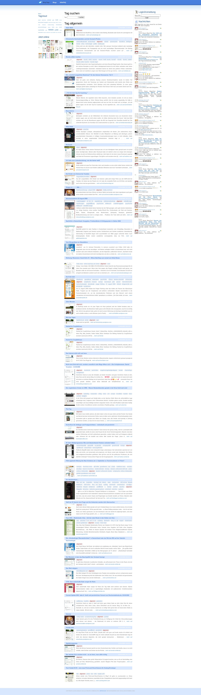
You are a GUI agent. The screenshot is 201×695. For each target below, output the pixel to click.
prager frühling (100, 284)
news (51, 29)
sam (97, 320)
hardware (44, 24)
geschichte (103, 279)
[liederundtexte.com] (52, 45)
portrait (106, 616)
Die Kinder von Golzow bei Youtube (77, 174)
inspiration (89, 482)
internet (49, 27)
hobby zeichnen (107, 190)
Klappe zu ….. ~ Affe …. (73, 187)
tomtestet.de (141, 175)
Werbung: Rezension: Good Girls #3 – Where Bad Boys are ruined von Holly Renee (93, 258)
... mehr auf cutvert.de (120, 405)
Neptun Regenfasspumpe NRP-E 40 (150, 92)
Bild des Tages (70, 317)
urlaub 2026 (91, 190)
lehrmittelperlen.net (82, 571)
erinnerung (129, 279)
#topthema (80, 279)
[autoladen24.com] (44, 45)
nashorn (120, 489)
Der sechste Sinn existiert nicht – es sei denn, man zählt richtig (86, 654)
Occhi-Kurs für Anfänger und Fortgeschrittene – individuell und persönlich (90, 425)
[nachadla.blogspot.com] (60, 58)
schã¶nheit (100, 487)
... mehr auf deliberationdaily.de (123, 122)
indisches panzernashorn (97, 489)
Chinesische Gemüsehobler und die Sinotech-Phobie (83, 39)
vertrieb (79, 396)
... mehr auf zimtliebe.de (124, 71)
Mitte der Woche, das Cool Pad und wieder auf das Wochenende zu (150, 140)
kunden (125, 394)
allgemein (79, 30)
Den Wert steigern (71, 568)
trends (78, 44)
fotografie (46, 22)
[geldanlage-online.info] (40, 45)
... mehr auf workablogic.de (92, 35)
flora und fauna (97, 484)
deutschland (40, 22)
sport (54, 32)
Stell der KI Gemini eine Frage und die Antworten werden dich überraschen (90, 502)
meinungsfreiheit (97, 447)
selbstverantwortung (109, 201)
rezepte (44, 32)
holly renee (80, 264)
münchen (114, 489)
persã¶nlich (91, 630)
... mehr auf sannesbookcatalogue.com (121, 273)
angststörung (98, 201)
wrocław (129, 466)
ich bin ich (90, 201)
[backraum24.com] (52, 51)
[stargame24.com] (48, 45)
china (82, 44)
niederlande (128, 520)
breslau (107, 469)
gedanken (99, 601)
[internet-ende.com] (40, 51)
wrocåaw (79, 469)
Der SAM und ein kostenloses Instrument (150, 33)
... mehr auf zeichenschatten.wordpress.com (109, 194)
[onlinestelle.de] (60, 51)
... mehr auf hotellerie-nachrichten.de (86, 475)
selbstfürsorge (128, 201)
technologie (89, 44)
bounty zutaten (127, 59)
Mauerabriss (70, 111)
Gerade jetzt (70, 627)
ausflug (106, 484)
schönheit (108, 489)
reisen (61, 30)
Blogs (55, 2)
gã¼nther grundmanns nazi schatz (104, 466)
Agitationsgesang (71, 643)
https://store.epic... (148, 68)
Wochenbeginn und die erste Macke (150, 196)
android (49, 20)
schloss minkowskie (82, 471)
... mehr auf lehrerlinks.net (109, 578)
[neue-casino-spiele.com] (56, 45)
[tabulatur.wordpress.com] (44, 58)
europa (101, 282)
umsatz (113, 394)
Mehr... (40, 13)
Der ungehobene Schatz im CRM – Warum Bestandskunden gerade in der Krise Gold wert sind (96, 388)
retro (95, 674)
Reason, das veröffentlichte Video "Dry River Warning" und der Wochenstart (150, 222)
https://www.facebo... (148, 135)
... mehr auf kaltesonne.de (123, 254)
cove (108, 264)
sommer (115, 487)
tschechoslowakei (82, 284)
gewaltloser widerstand (92, 279)
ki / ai (84, 505)
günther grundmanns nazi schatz (86, 473)
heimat (109, 487)
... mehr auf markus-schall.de (121, 457)
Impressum (103, 690)
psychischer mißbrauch (104, 203)
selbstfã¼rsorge (87, 205)
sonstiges (129, 484)
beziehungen (80, 203)
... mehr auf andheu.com (125, 156)
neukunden (94, 394)
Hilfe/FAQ (63, 2)
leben (57, 27)
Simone (68, 614)
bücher (60, 20)
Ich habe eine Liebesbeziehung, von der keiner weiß (83, 160)
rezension (40, 32)
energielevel (80, 372)
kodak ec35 (101, 674)
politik (57, 30)
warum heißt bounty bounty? (107, 59)
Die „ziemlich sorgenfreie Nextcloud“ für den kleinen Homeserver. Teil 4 (89, 75)
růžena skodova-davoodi (116, 279)
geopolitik (90, 445)
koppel (121, 520)
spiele (52, 32)
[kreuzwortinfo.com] (60, 45)
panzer (118, 282)
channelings (128, 370)
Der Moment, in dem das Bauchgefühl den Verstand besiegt (85, 557)
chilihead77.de (142, 63)
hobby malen (80, 616)
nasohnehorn (121, 484)
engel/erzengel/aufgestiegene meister (111, 370)
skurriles (121, 487)
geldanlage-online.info (143, 100)
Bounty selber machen (73, 57)
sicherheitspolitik (81, 445)
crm (108, 394)
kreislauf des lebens (100, 482)
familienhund (80, 320)
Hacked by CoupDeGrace (74, 326)
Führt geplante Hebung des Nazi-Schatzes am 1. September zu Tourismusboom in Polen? (95, 461)
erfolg (100, 394)
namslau (79, 466)
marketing (86, 394)
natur (46, 30)
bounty (119, 59)
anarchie (85, 129)
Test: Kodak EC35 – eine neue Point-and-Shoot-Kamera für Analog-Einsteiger (91, 668)
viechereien (115, 482)
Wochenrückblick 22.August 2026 (76, 198)
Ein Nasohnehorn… (72, 479)
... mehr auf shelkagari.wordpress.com (116, 498)
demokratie (91, 284)
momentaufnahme (82, 630)
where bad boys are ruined (91, 264)
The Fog (68, 409)
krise (130, 394)
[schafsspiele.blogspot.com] (56, 58)
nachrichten (41, 30)
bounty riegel (94, 62)
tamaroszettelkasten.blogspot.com (148, 36)
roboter (106, 41)
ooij (78, 520)
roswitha (86, 601)
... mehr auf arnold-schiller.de (112, 564)
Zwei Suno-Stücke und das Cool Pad (150, 169)
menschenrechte (127, 282)
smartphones (48, 32)
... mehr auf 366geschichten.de (96, 591)
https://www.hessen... (146, 130)
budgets (84, 396)
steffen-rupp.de (142, 28)
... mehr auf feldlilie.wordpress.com (117, 313)
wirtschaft (59, 32)
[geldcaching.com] (56, 51)
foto (78, 674)
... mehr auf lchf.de (98, 336)
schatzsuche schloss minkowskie (122, 471)
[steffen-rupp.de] (48, 51)
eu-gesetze (98, 445)
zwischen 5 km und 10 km (88, 520)
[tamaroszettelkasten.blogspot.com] (40, 58)
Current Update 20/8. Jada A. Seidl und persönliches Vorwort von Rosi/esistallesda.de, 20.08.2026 (97, 595)
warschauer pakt (109, 282)
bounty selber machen (83, 62)
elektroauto (101, 44)
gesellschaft (50, 22)
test (92, 674)
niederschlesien (99, 469)
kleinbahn (107, 520)
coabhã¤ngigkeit (118, 203)
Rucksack (69, 145)
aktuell (39, 20)
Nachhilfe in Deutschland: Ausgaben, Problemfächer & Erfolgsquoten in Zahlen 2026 (93, 221)
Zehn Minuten (70, 301)
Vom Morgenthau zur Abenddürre (77, 242)
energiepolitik (107, 445)
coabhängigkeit (81, 201)
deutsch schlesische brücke (104, 471)
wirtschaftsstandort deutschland (86, 41)
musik (60, 27)
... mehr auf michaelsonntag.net (104, 183)
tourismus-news (87, 466)
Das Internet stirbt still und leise (76, 353)
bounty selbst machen (90, 59)
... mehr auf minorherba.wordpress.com (100, 322)
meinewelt (112, 484)
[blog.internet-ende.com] (44, 51)
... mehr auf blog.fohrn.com (102, 680)
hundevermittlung (51, 24)
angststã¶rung (90, 203)
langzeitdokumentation (83, 176)
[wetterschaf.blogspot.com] (52, 58)
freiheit (119, 284)
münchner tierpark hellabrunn (86, 487)
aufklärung (80, 601)
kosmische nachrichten (91, 370)
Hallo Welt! (69, 28)
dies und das (81, 482)
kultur (53, 27)
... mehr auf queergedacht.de (114, 420)
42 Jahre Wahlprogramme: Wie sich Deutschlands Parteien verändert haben (90, 443)
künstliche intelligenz (125, 41)
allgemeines (44, 20)
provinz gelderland (82, 523)
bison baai (103, 523)
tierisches (85, 489)
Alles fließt (69, 126)
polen (130, 469)
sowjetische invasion (90, 282)
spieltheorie (80, 447)
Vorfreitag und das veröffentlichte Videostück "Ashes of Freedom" (150, 106)
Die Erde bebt (70, 277)
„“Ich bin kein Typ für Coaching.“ (77, 93)
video (57, 32)
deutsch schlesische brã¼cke (119, 469)
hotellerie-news (121, 466)
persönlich (99, 630)
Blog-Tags (46, 2)
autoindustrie (113, 41)
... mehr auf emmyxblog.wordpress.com (105, 610)
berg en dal (114, 520)
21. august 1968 (110, 284)
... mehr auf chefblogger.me (106, 514)
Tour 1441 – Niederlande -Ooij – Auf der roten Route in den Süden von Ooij (90, 518)
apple (53, 20)
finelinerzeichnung (82, 190)
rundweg (100, 520)
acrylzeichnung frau (90, 616)
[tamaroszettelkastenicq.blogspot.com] (48, 58)
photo (86, 320)
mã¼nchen (87, 484)
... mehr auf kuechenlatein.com (99, 360)
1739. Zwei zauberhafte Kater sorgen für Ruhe (80, 582)
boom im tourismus (88, 469)
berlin (56, 20)
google (54, 22)
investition (119, 394)
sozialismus (87, 286)
